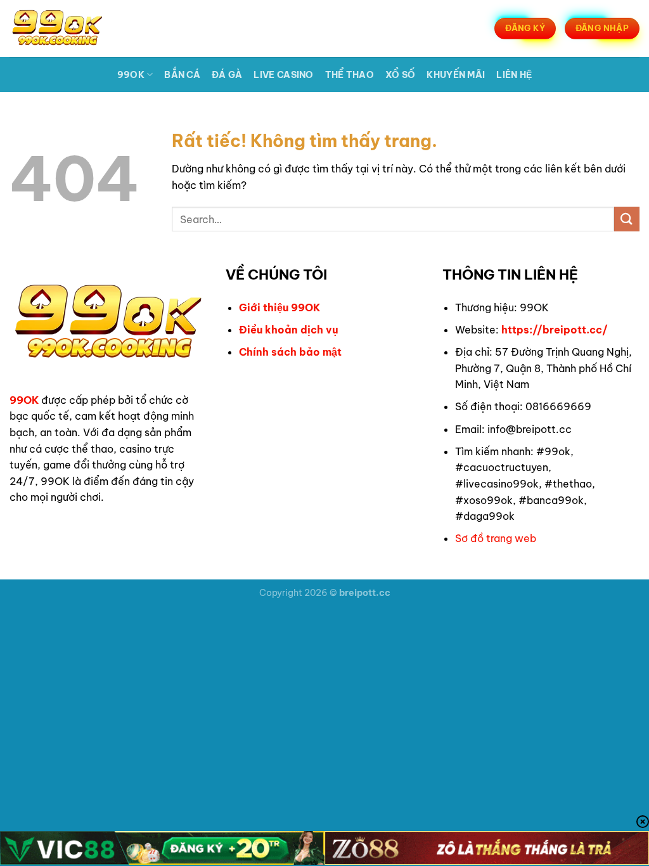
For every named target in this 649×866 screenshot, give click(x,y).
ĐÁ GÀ (227, 75)
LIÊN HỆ (514, 75)
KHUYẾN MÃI (456, 75)
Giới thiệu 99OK (279, 307)
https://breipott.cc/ (554, 329)
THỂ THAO (349, 75)
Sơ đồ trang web (495, 538)
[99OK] (72, 28)
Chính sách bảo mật (290, 352)
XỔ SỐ (400, 75)
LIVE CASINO (283, 75)
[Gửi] (626, 219)
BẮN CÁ (182, 75)
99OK (131, 75)
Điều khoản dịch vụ (288, 329)
